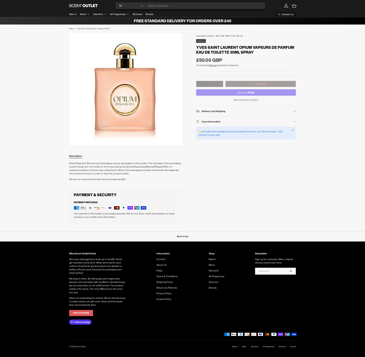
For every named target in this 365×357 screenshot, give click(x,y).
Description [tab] (75, 156)
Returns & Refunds (166, 287)
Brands (149, 14)
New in (73, 14)
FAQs (159, 270)
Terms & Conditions (167, 276)
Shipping (212, 65)
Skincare (137, 14)
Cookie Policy (163, 299)
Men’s (83, 14)
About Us (161, 264)
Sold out (261, 83)
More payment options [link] (246, 99)
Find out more (81, 313)
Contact (160, 259)
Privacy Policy (164, 293)
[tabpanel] (125, 171)
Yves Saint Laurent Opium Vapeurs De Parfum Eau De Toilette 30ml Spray (94, 28)
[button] (294, 6)
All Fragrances (118, 14)
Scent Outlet (80, 346)
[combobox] (190, 5)
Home (71, 28)
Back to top (182, 236)
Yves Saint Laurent (204, 36)
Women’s (98, 14)
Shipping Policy (164, 282)
